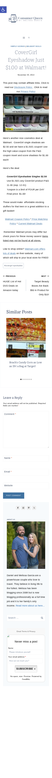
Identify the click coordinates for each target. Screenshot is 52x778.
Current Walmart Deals (30, 223)
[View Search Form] (28, 37)
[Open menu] (24, 38)
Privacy (32, 631)
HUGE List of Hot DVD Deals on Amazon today (12, 283)
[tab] (21, 379)
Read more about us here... (30, 605)
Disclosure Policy (23, 87)
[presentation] (26, 337)
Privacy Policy (28, 91)
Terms (24, 631)
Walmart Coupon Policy (17, 219)
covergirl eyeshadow (13, 266)
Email (8, 472)
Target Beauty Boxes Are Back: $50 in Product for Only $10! (39, 285)
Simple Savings (18, 46)
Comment (10, 414)
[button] (3, 9)
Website (8, 485)
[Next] (42, 348)
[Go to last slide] (10, 348)
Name (8, 458)
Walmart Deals (34, 46)
